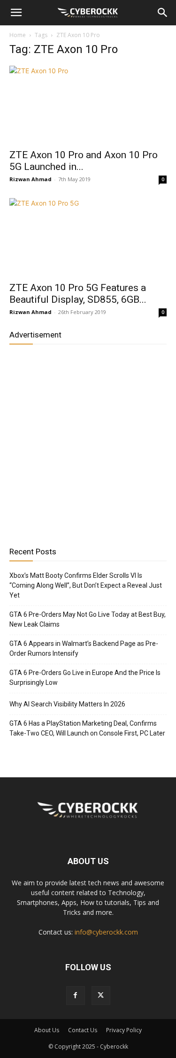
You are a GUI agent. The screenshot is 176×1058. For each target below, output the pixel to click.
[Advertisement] (88, 442)
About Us (46, 1030)
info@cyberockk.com (106, 932)
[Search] (163, 12)
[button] (16, 12)
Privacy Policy (124, 1030)
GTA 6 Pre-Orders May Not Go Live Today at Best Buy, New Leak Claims (87, 619)
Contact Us (82, 1030)
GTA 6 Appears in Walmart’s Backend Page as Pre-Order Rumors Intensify (83, 648)
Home (17, 35)
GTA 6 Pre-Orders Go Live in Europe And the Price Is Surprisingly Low (85, 677)
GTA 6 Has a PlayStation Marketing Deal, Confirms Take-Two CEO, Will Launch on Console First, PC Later (87, 728)
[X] (101, 995)
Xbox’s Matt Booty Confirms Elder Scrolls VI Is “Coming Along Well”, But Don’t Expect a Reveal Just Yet (85, 585)
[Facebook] (75, 995)
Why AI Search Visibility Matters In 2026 (67, 704)
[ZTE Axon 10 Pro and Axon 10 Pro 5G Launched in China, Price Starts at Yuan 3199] (88, 104)
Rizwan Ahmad (30, 179)
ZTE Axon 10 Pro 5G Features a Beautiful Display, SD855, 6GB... (77, 293)
